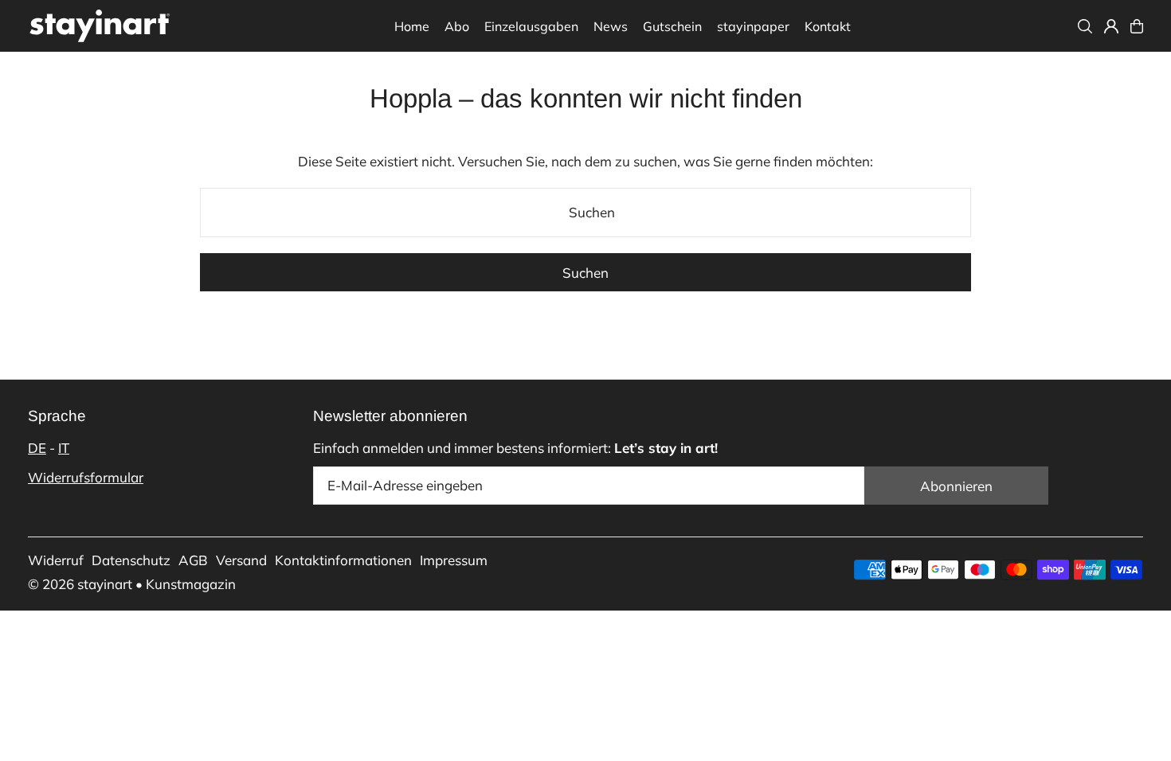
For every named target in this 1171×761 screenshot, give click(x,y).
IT (63, 447)
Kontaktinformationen (343, 560)
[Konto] (1111, 26)
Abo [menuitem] (457, 26)
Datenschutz (131, 560)
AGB (193, 560)
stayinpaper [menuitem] (753, 26)
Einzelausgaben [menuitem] (531, 26)
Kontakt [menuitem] (828, 26)
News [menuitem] (610, 26)
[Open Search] (1085, 26)
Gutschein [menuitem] (672, 26)
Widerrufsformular (85, 477)
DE (37, 447)
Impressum (454, 560)
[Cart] (1136, 26)
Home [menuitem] (411, 26)
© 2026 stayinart (80, 584)
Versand (241, 560)
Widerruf (56, 560)
